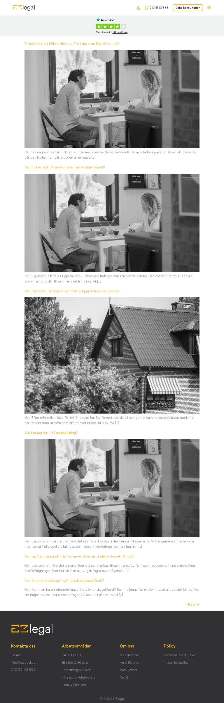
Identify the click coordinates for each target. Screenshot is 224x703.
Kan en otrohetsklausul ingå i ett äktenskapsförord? (64, 580)
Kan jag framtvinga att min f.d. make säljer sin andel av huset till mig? (78, 556)
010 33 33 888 (159, 7)
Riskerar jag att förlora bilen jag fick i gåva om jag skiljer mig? (72, 43)
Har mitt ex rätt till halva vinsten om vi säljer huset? (65, 167)
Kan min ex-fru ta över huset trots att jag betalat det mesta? (71, 291)
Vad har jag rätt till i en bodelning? (51, 432)
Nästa (193, 604)
